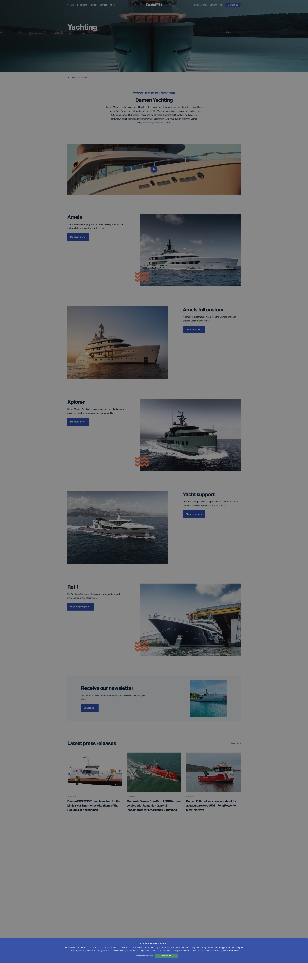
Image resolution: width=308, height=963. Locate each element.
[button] (103, 955)
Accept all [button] (166, 956)
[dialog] (154, 950)
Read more (234, 950)
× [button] (307, 939)
